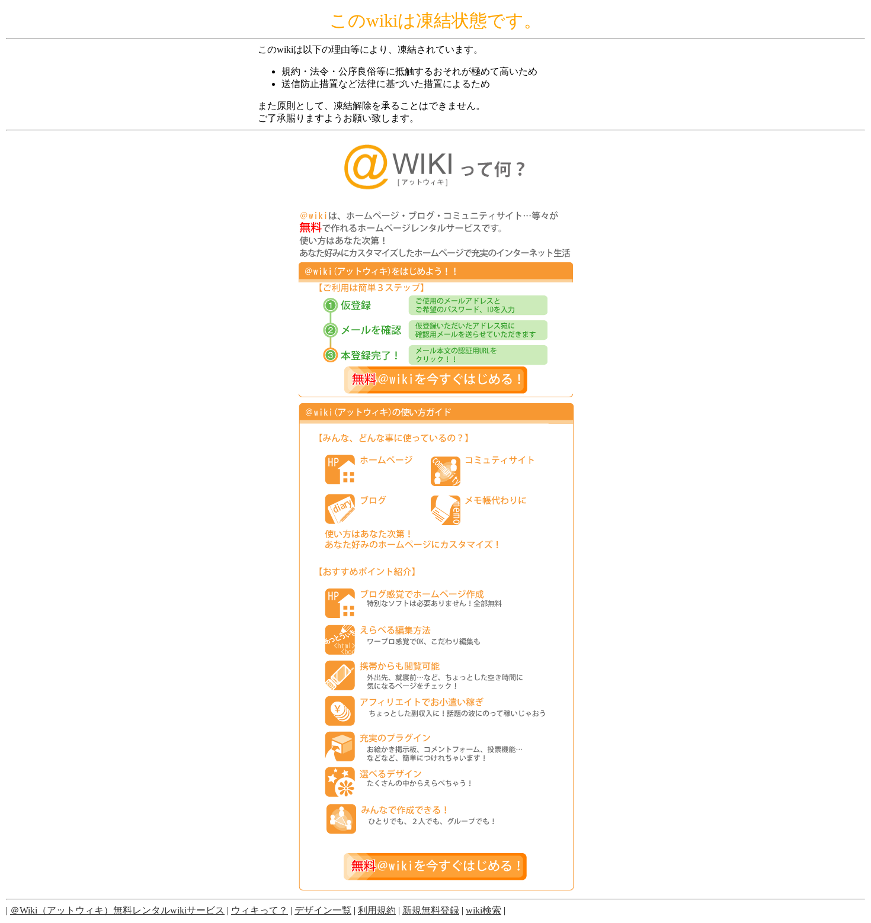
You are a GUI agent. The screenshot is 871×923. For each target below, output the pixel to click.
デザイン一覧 (322, 910)
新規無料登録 (430, 910)
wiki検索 (483, 910)
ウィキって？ (259, 910)
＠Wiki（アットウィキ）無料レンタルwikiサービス (117, 910)
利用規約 (377, 910)
